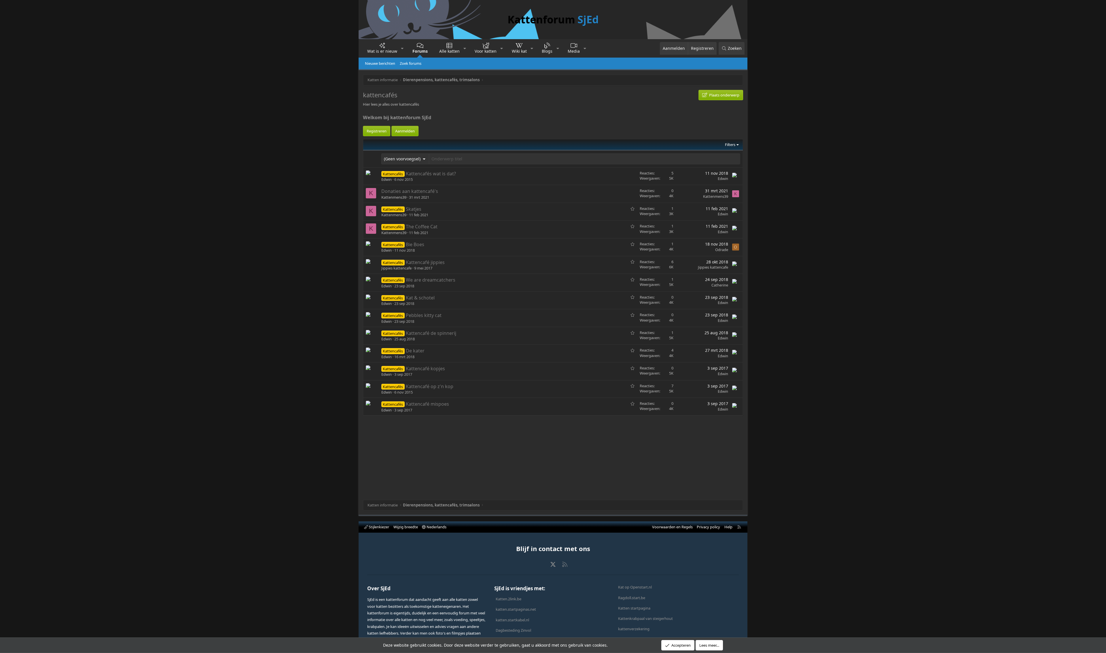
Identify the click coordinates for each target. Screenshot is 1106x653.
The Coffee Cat (422, 226)
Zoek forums (410, 63)
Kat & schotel (420, 298)
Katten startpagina (634, 608)
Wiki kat (519, 51)
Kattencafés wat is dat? (431, 173)
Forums (420, 51)
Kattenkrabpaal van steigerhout (645, 618)
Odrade (721, 249)
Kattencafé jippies (425, 262)
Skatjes (413, 209)
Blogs (547, 51)
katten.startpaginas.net (516, 609)
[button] (402, 48)
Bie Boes (415, 244)
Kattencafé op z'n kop (429, 386)
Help (728, 526)
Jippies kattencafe (396, 268)
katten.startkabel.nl (512, 619)
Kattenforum (553, 19)
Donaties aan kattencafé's (409, 191)
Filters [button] (730, 144)
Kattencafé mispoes (427, 404)
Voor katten (486, 51)
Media (574, 51)
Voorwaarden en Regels (672, 526)
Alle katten (449, 51)
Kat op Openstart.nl (635, 587)
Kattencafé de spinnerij (431, 333)
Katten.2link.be (508, 598)
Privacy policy (708, 526)
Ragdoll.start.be (631, 597)
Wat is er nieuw (382, 51)
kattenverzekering (633, 628)
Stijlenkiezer (378, 526)
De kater (415, 351)
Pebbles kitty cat (424, 315)
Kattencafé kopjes (425, 368)
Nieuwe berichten (380, 63)
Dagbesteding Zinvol (513, 630)
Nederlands (436, 526)
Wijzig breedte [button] (405, 526)
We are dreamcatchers (430, 280)
